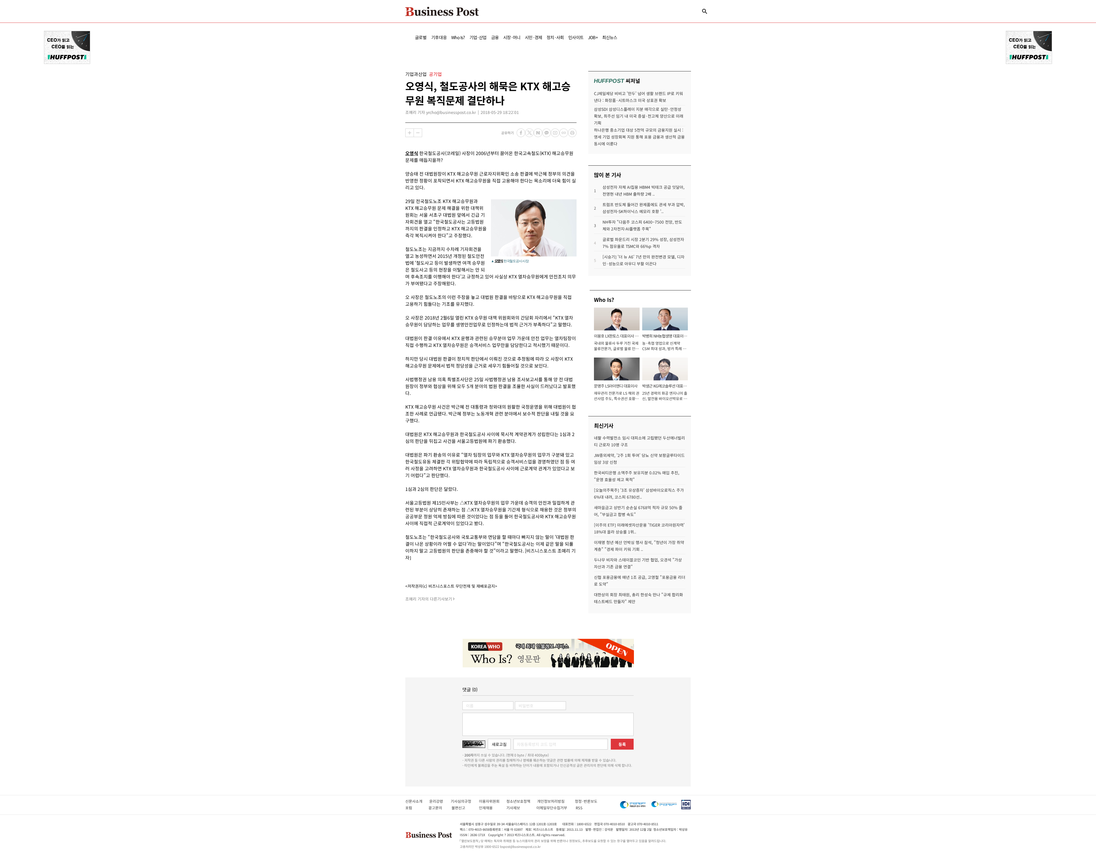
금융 (495, 37)
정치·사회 (555, 37)
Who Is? (458, 37)
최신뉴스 (609, 37)
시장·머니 (511, 37)
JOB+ (593, 37)
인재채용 (489, 807)
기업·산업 (478, 37)
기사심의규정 (465, 801)
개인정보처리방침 (556, 801)
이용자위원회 (492, 801)
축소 (418, 133)
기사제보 (518, 807)
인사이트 (575, 37)
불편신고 (462, 807)
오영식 (411, 153)
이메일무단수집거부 (553, 807)
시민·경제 (533, 37)
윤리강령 (440, 801)
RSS (579, 807)
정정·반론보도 (586, 801)
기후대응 (439, 37)
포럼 (413, 807)
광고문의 (437, 807)
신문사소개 (417, 801)
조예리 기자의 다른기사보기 (428, 599)
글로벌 (421, 37)
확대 (409, 133)
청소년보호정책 (521, 801)
